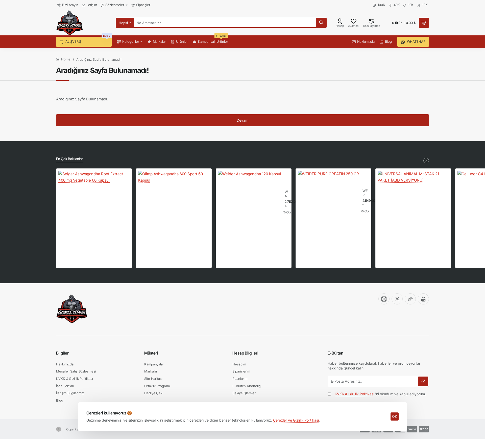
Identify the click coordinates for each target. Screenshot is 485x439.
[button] (285, 212)
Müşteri (151, 353)
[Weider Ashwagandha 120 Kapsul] (249, 202)
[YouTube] (423, 298)
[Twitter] (397, 298)
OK (394, 416)
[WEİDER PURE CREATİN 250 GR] (328, 201)
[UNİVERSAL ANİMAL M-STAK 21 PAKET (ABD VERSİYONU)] (413, 206)
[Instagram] (384, 298)
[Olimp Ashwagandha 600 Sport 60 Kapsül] (173, 206)
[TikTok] (410, 298)
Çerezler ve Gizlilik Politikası (296, 420)
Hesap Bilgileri (245, 353)
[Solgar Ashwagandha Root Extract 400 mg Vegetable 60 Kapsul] (94, 206)
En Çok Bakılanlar (69, 159)
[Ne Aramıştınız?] (321, 22)
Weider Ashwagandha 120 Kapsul (286, 194)
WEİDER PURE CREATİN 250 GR (365, 193)
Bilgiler (62, 353)
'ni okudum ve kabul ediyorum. (380, 394)
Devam (242, 120)
